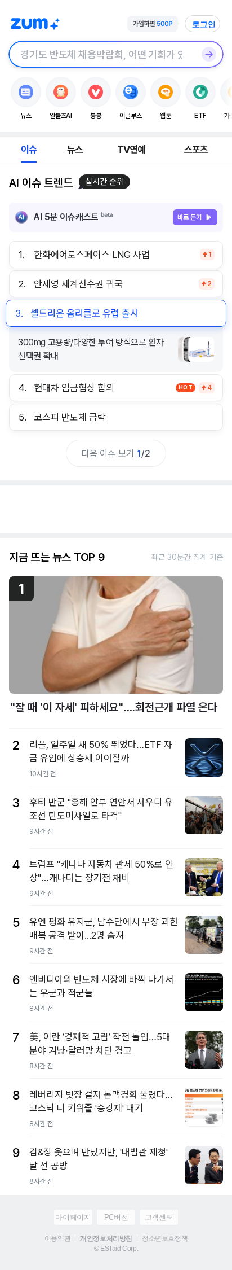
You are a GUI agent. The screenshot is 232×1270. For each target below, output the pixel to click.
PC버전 (116, 1217)
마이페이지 (73, 1217)
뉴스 (75, 149)
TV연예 (131, 149)
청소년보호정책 (165, 1238)
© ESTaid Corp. (116, 1249)
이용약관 (57, 1238)
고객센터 (159, 1217)
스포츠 (196, 149)
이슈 (29, 149)
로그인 (204, 24)
